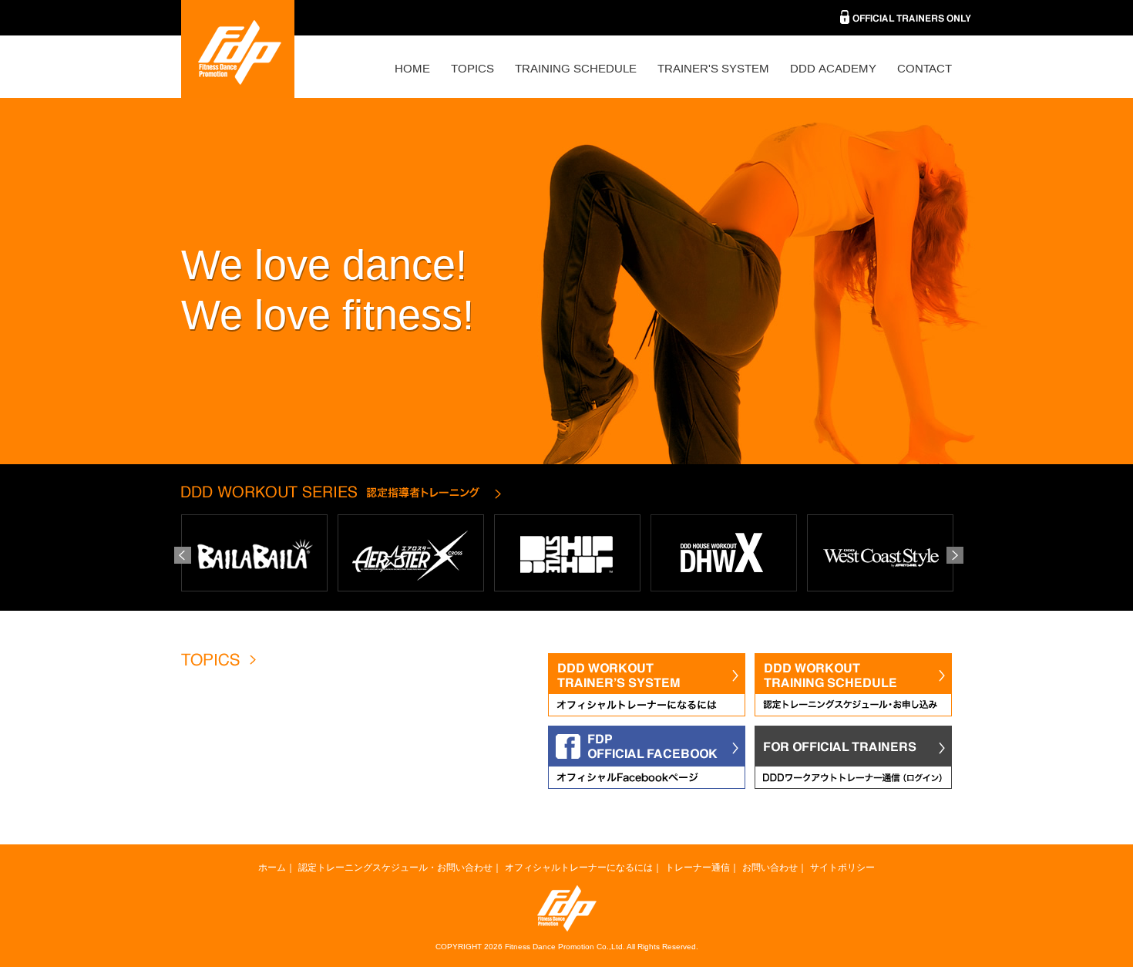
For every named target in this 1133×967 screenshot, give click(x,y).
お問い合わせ (770, 867)
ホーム (272, 867)
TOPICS (472, 68)
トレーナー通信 (697, 867)
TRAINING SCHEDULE (576, 68)
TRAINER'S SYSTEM (713, 68)
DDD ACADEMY (833, 68)
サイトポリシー (842, 867)
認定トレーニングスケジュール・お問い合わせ (395, 867)
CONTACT (924, 68)
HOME (412, 68)
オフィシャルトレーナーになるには (579, 867)
